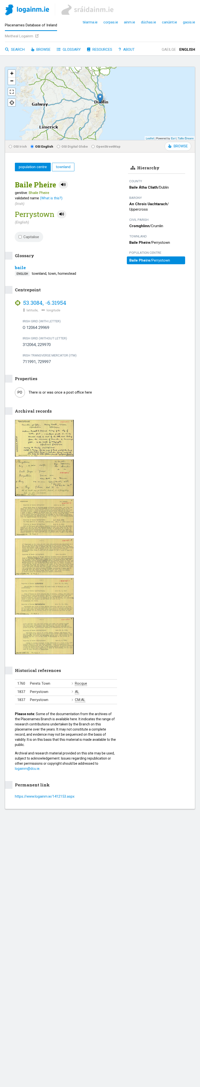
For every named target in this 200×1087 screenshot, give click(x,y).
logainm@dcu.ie (27, 769)
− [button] (11, 81)
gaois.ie (189, 22)
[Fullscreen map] (11, 91)
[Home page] (27, 10)
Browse (42, 49)
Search (17, 49)
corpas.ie (110, 22)
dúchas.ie (148, 22)
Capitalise (31, 237)
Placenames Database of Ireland (31, 25)
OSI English (44, 146)
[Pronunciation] (63, 185)
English (187, 49)
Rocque (81, 683)
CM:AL (80, 700)
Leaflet (150, 138)
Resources (101, 49)
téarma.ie (90, 22)
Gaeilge (169, 49)
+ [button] (11, 73)
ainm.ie (129, 22)
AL (77, 692)
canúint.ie (169, 22)
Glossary (71, 49)
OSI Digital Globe (74, 146)
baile (20, 267)
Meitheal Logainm (19, 36)
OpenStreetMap (108, 146)
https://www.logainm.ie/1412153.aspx (44, 796)
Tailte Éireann (186, 138)
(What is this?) (51, 198)
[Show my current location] (11, 102)
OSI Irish (20, 146)
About (128, 49)
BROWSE (181, 146)
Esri (173, 138)
